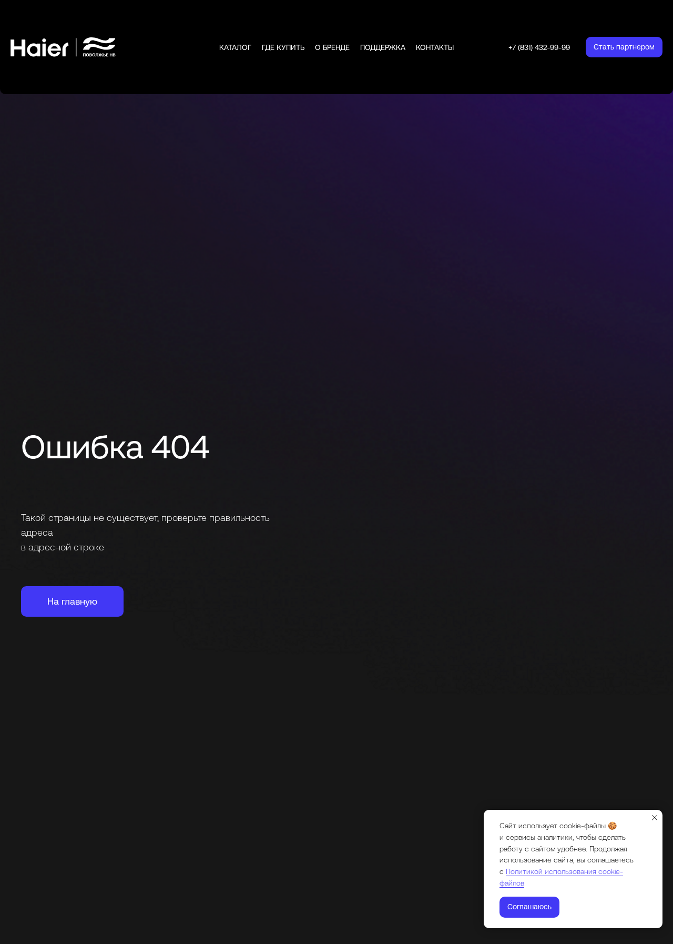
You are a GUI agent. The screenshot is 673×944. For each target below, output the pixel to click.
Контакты (435, 47)
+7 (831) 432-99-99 (539, 47)
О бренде (332, 47)
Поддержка (382, 47)
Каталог (235, 47)
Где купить (283, 47)
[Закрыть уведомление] (654, 817)
